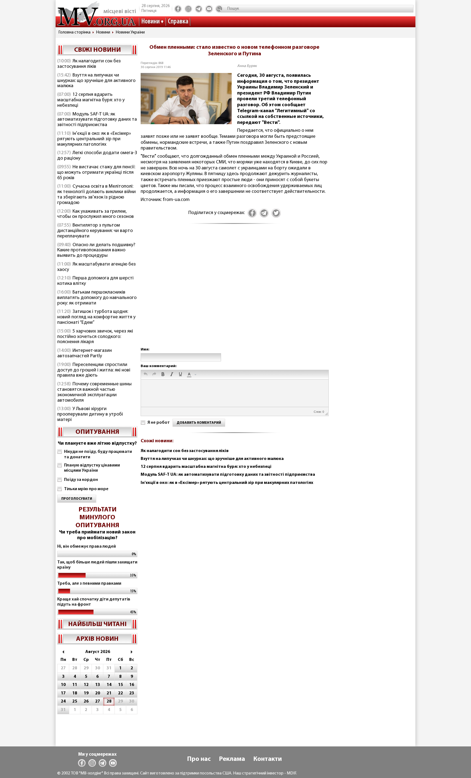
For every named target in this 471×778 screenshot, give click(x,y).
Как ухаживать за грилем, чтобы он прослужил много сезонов (95, 214)
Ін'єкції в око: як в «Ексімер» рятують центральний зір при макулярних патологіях (94, 139)
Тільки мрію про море (86, 489)
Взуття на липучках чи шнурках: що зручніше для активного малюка (96, 81)
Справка (178, 21)
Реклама (232, 759)
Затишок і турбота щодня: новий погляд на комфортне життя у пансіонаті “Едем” (96, 317)
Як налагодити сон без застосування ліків (89, 64)
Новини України (130, 32)
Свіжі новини (97, 50)
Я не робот (158, 422)
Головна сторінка (74, 32)
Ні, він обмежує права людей (86, 546)
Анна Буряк (247, 66)
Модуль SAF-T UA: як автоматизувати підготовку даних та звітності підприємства (97, 120)
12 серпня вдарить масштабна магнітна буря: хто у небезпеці (91, 100)
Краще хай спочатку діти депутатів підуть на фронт (93, 602)
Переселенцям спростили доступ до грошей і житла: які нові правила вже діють (93, 370)
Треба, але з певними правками (89, 583)
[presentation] (145, 375)
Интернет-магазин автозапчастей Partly (84, 353)
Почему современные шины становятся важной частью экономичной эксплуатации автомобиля (94, 392)
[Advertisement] (234, 291)
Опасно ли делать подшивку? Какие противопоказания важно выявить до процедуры (96, 250)
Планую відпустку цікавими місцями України (92, 468)
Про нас (199, 759)
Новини (150, 21)
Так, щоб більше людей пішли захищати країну (97, 565)
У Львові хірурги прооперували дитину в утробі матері (90, 414)
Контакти (267, 759)
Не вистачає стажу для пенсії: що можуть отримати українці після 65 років (96, 173)
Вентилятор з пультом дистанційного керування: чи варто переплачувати (95, 231)
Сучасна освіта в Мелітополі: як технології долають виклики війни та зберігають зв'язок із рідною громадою (96, 194)
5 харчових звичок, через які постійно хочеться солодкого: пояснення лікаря (95, 337)
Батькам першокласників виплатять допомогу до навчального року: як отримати (97, 298)
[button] (145, 375)
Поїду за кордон (81, 480)
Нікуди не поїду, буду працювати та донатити (98, 454)
